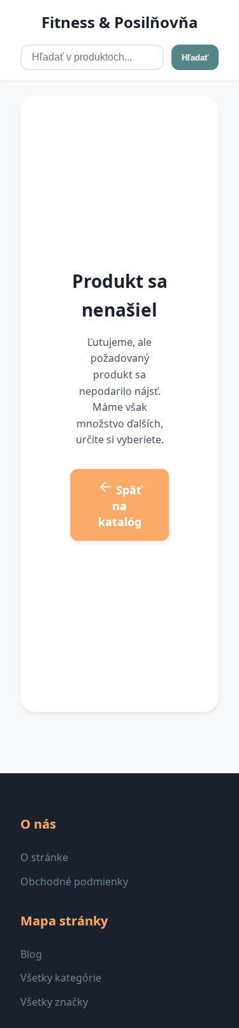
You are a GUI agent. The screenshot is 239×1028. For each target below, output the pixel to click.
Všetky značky (54, 1002)
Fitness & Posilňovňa (119, 21)
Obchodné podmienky (74, 882)
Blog (31, 954)
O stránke (44, 857)
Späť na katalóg (120, 505)
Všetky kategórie (60, 978)
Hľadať (195, 57)
